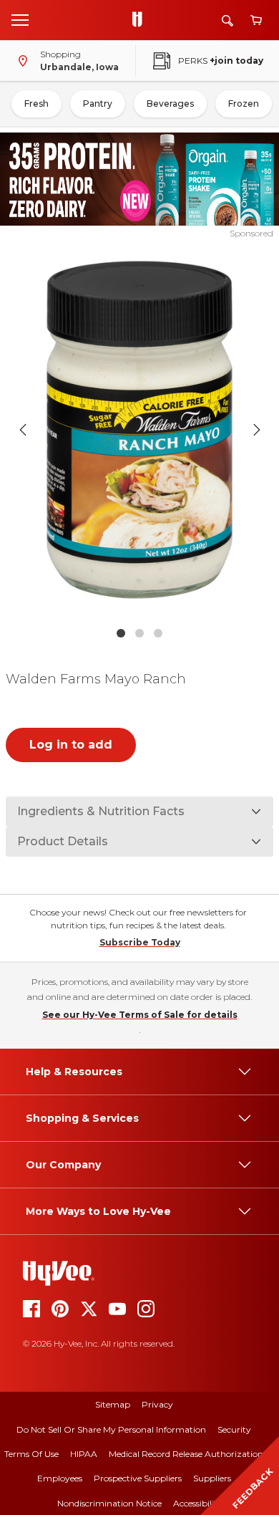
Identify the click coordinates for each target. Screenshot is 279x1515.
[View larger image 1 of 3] (139, 429)
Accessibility (197, 1503)
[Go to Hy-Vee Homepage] (141, 20)
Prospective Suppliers (138, 1478)
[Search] (227, 20)
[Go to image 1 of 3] (121, 633)
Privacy (157, 1404)
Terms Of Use (31, 1453)
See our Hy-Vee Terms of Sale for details (140, 1014)
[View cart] (256, 20)
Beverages (170, 103)
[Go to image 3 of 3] (158, 633)
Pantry (97, 103)
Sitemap (112, 1404)
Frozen (243, 103)
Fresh (36, 103)
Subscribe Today (139, 942)
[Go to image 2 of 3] (139, 633)
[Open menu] (20, 19)
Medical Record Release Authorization (186, 1453)
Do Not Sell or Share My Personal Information (111, 1429)
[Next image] (256, 429)
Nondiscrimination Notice (109, 1503)
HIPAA (83, 1453)
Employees (59, 1478)
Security (234, 1429)
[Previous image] (22, 429)
